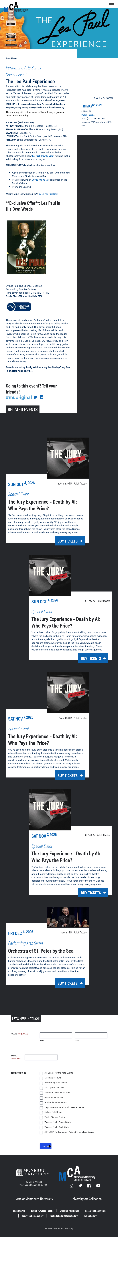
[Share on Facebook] (41, 397)
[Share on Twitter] (35, 397)
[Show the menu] (111, 5)
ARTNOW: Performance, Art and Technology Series (69, 1132)
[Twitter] (81, 1186)
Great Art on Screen (54, 1097)
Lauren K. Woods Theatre (42, 1210)
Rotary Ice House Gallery (32, 1215)
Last (77, 1040)
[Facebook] (89, 1186)
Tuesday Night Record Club (58, 1122)
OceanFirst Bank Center (95, 1210)
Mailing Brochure (53, 1077)
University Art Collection (86, 1198)
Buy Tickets (67, 541)
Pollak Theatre (87, 115)
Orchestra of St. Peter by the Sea (41, 950)
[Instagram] (72, 1186)
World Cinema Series (55, 1117)
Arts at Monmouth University (34, 1198)
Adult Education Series (56, 1102)
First (42, 1040)
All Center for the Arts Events (59, 1073)
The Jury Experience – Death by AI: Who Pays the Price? (42, 504)
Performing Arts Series (23, 67)
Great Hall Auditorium (69, 1210)
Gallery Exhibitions (54, 1112)
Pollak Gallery (90, 1215)
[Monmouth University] (33, 1172)
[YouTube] (98, 1186)
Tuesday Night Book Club (57, 1127)
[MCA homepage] (16, 7)
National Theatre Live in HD (58, 1092)
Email (16, 1055)
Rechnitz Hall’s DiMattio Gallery (64, 1215)
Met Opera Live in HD (55, 1087)
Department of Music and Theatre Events (64, 1107)
